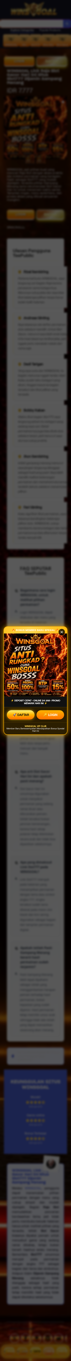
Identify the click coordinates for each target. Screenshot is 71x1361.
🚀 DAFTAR (21, 714)
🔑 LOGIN (50, 714)
